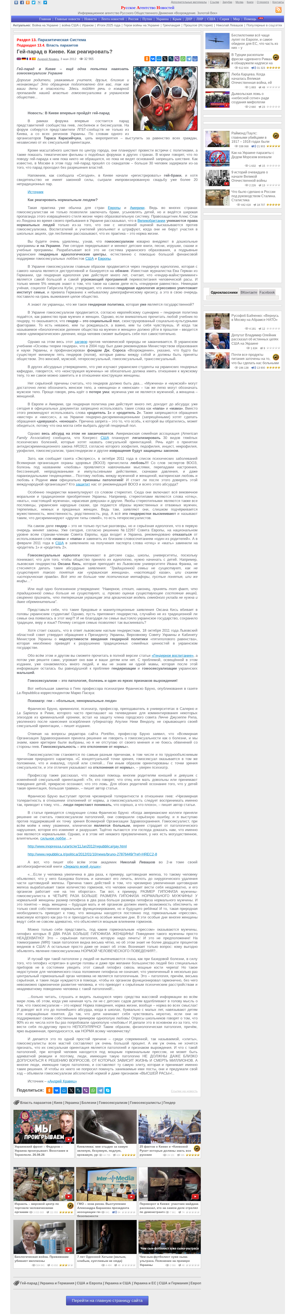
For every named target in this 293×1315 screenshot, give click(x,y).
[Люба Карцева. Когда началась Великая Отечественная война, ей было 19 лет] (217, 87)
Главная (45, 19)
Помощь (250, 19)
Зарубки (227, 2)
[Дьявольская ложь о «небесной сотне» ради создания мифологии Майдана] (217, 106)
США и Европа (89, 1283)
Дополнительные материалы (189, 2)
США (211, 19)
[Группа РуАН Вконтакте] (16, 3)
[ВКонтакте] (153, 58)
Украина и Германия (57, 1283)
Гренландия (171, 25)
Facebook (267, 292)
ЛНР (199, 19)
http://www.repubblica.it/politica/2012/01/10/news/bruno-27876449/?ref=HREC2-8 (92, 854)
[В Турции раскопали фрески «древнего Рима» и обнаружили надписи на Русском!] (217, 67)
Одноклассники (224, 292)
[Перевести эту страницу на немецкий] (24, 59)
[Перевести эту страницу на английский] (19, 59)
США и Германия (173, 1283)
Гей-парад (28, 1283)
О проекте (263, 2)
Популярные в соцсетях (264, 25)
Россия (133, 19)
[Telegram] (189, 58)
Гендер (169, 1103)
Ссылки (214, 2)
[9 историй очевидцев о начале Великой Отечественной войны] (217, 185)
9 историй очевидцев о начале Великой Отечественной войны (249, 176)
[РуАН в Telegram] (45, 3)
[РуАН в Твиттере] (33, 3)
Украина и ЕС (145, 1283)
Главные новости (67, 19)
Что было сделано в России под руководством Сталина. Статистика (253, 196)
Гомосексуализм (113, 1103)
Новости (90, 19)
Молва (239, 2)
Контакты (278, 2)
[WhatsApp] (183, 58)
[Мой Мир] (159, 58)
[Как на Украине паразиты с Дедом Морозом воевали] (217, 165)
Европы (114, 208)
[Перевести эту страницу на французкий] (29, 59)
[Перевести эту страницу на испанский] (34, 59)
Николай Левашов (229, 25)
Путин (147, 19)
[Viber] (177, 58)
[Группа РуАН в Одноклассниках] (28, 3)
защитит (83, 484)
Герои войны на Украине (141, 25)
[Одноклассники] (147, 58)
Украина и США (118, 1283)
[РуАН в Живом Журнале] (39, 3)
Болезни (89, 1103)
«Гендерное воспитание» (172, 656)
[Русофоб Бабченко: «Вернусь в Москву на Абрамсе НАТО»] (217, 328)
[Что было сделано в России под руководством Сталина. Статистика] (217, 204)
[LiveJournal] (171, 58)
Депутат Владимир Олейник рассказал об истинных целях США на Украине (254, 339)
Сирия (224, 19)
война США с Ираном (78, 25)
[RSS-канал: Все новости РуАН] (278, 10)
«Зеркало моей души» (82, 866)
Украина (162, 19)
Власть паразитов (47, 45)
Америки (137, 208)
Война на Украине (45, 25)
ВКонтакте (249, 292)
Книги (250, 2)
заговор (81, 342)
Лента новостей (112, 19)
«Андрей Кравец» (62, 1081)
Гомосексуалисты (145, 1103)
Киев (58, 1103)
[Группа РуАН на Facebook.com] (22, 3)
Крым (177, 19)
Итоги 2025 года (108, 25)
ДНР (188, 19)
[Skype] (107, 1090)
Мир (236, 19)
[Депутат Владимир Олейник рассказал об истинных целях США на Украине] (217, 348)
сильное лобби (53, 838)
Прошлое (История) (198, 25)
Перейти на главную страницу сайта (107, 1300)
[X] (165, 58)
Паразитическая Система (51, 40)
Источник (35, 192)
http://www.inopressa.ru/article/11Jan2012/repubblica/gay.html (77, 846)
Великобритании (151, 221)
